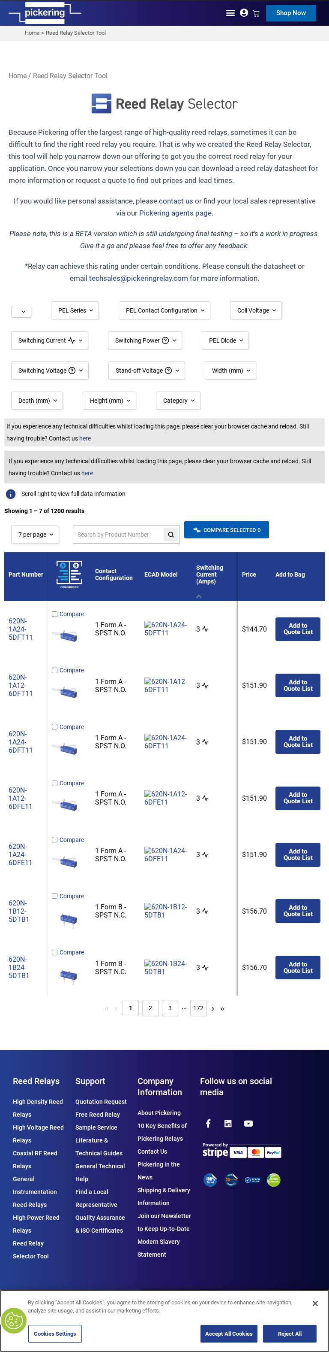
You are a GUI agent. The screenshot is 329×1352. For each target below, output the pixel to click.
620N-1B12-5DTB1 (19, 911)
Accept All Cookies (229, 1334)
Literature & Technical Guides (99, 1147)
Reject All (290, 1334)
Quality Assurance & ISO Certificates (100, 1224)
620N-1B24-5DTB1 (19, 967)
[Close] (315, 1303)
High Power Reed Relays (36, 1224)
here (85, 438)
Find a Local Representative (96, 1198)
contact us (176, 201)
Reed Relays (36, 1081)
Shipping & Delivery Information (164, 1196)
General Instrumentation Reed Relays (35, 1192)
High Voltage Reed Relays (38, 1134)
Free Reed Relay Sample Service (97, 1121)
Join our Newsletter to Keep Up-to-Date (164, 1222)
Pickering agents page (175, 213)
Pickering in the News (159, 1171)
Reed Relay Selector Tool (31, 1250)
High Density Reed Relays (38, 1108)
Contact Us (152, 1151)
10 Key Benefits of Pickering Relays (162, 1132)
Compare (72, 614)
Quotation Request (101, 1101)
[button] (231, 12)
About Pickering (159, 1112)
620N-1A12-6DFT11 (21, 685)
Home (18, 76)
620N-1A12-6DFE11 (21, 798)
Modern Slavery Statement (159, 1248)
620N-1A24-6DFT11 (21, 742)
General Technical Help (100, 1172)
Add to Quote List (298, 629)
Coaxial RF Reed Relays (35, 1160)
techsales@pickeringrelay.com (138, 278)
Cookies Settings (55, 1334)
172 (198, 1008)
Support (90, 1081)
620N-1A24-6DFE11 (21, 854)
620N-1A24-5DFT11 (21, 629)
